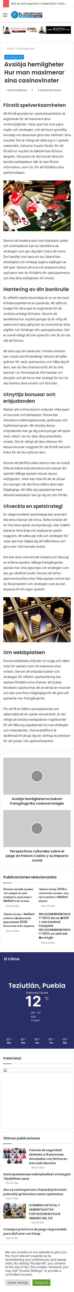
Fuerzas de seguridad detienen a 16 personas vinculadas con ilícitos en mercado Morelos (48, 1156)
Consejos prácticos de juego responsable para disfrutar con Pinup (35, 1231)
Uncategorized (25, 48)
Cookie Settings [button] (18, 1282)
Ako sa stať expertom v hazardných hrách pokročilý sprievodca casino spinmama (34, 1192)
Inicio (10, 48)
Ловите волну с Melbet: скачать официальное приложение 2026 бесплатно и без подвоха (19, 920)
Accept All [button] (41, 1282)
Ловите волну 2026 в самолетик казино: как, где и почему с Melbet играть (54, 895)
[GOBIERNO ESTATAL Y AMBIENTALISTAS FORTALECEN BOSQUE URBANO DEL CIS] (14, 1211)
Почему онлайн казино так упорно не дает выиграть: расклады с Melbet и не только (18, 895)
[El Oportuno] (26, 14)
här (31, 167)
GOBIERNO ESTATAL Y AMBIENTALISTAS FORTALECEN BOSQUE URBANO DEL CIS (44, 1211)
